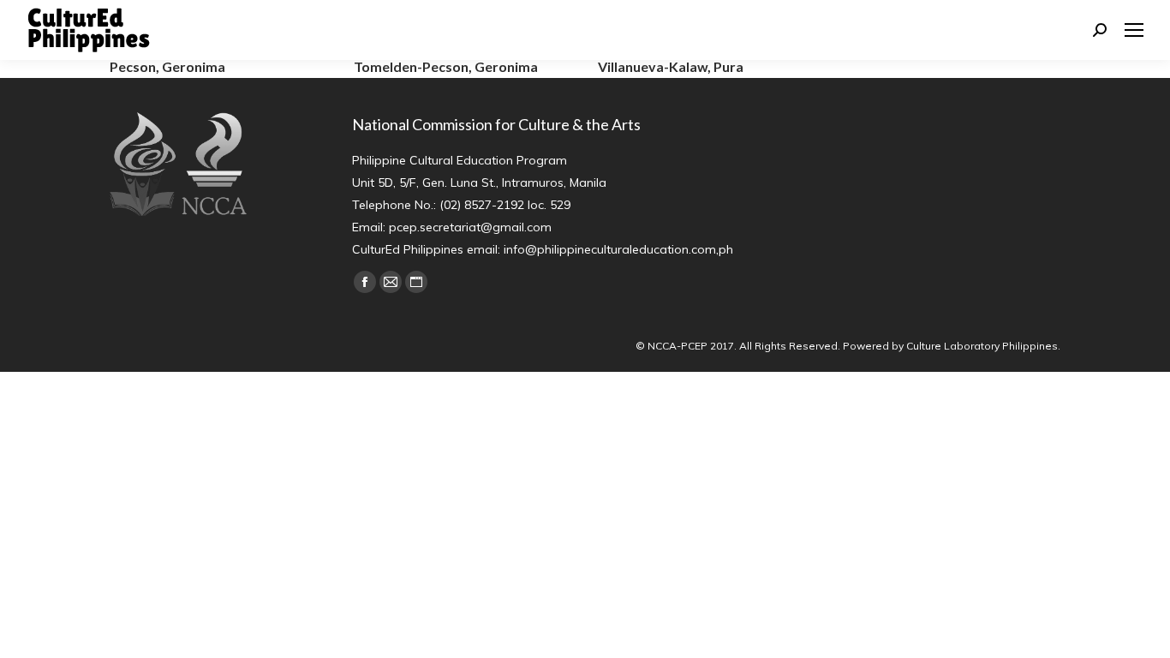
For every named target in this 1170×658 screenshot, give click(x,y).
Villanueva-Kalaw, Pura (670, 66)
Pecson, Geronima (167, 66)
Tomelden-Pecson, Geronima (446, 66)
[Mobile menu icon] (1134, 30)
